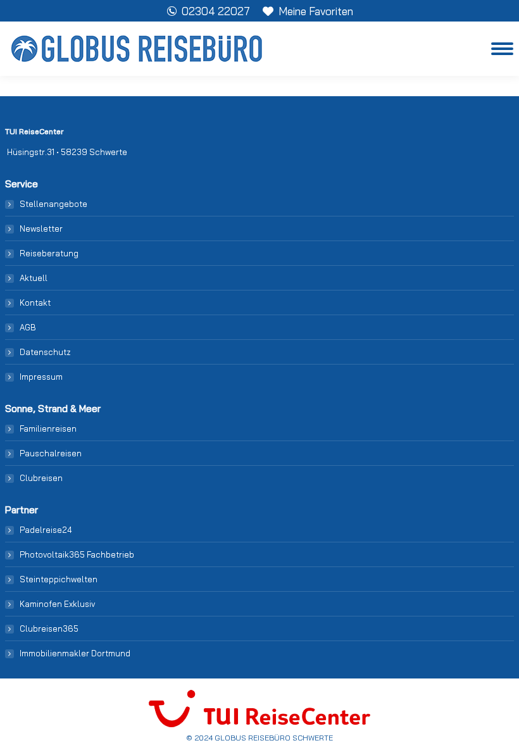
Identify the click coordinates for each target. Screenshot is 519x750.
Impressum (41, 377)
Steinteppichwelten (58, 579)
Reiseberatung (49, 253)
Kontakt (35, 302)
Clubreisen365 (49, 628)
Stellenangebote (53, 204)
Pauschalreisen (51, 453)
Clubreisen (41, 478)
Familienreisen (48, 428)
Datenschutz (45, 352)
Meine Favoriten (315, 11)
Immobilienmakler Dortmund (75, 653)
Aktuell (33, 278)
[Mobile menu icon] (502, 49)
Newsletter (41, 228)
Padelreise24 (46, 530)
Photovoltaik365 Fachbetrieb (77, 554)
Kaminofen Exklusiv (57, 604)
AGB (28, 327)
